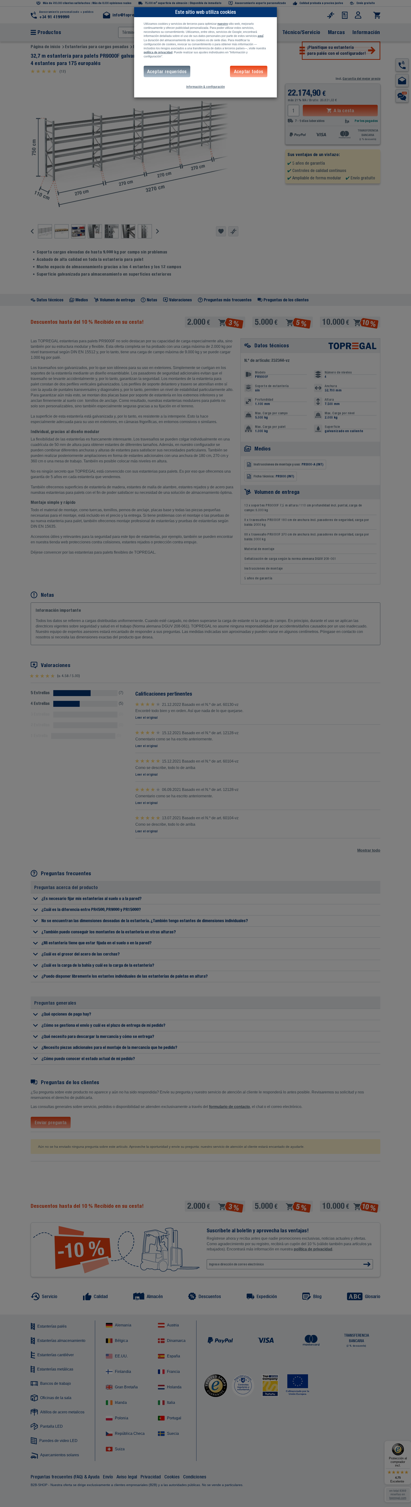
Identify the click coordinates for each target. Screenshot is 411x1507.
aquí (260, 36)
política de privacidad (158, 52)
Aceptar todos (248, 71)
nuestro (222, 23)
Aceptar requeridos (167, 71)
